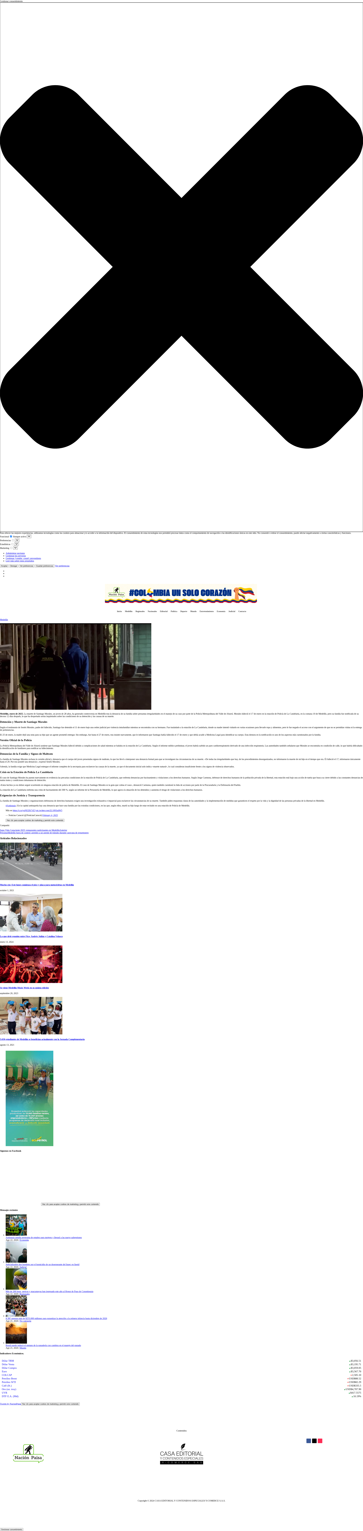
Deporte (183, 611)
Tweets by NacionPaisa (39, 1404)
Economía (221, 611)
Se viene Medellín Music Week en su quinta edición (24, 988)
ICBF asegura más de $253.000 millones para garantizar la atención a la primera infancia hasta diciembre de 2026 (56, 1318)
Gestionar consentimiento (11, 1529)
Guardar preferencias (44, 566)
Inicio (119, 611)
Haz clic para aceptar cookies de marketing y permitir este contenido (35, 820)
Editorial (164, 611)
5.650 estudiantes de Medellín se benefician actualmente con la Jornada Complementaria (42, 1039)
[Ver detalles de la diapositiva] (29, 1145)
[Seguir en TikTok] (320, 1441)
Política (174, 611)
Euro (4, 1371)
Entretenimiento (207, 611)
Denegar (13, 566)
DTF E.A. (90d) (10, 1396)
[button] (181, 267)
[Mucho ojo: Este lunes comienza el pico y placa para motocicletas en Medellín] (31, 879)
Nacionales (152, 611)
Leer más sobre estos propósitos (20, 561)
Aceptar (4, 566)
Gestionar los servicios (16, 556)
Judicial (231, 611)
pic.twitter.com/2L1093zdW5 (49, 810)
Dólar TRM (8, 1360)
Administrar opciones (15, 553)
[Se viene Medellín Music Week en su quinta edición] (31, 982)
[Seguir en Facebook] (308, 1441)
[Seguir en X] (314, 1441)
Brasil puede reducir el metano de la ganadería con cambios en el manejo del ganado (43, 1345)
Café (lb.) (7, 1385)
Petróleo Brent (9, 1378)
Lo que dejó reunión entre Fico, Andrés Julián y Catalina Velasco (31, 936)
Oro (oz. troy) (9, 1389)
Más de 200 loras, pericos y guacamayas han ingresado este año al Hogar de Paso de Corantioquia (49, 1291)
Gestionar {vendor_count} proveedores (23, 558)
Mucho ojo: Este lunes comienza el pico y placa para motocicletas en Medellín (37, 885)
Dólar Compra (9, 1367)
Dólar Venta (8, 1364)
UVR (4, 1392)
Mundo (193, 611)
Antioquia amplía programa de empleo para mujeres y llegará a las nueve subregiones (44, 1237)
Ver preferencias (26, 566)
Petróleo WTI (9, 1382)
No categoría (25, 1321)
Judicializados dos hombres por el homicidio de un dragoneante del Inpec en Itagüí (42, 1264)
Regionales (140, 611)
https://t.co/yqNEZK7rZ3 (24, 810)
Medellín (128, 611)
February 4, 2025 (50, 815)
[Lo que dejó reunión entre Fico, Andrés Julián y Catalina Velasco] (31, 930)
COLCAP (7, 1375)
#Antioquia (11, 805)
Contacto (242, 611)
